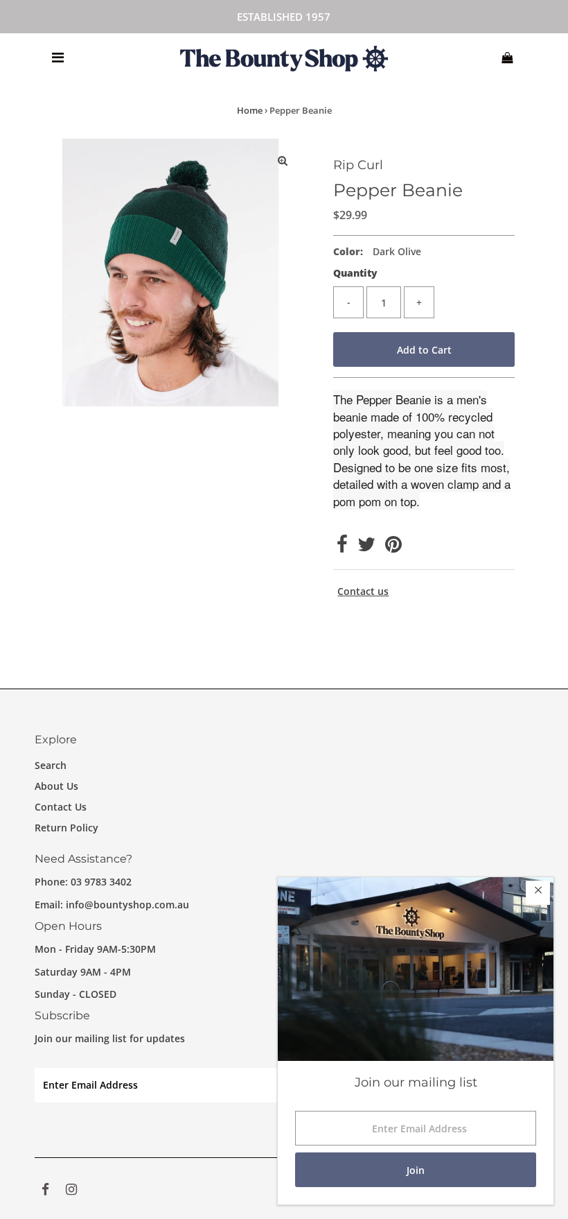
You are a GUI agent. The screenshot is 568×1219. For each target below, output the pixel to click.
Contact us (363, 591)
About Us (56, 786)
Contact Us (61, 806)
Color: (348, 251)
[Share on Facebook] (342, 547)
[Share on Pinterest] (393, 547)
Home (250, 110)
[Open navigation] (58, 57)
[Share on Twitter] (366, 547)
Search (50, 765)
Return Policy (66, 827)
